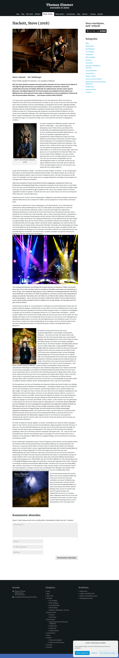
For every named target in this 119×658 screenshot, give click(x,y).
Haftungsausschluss (86, 598)
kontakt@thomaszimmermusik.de (26, 597)
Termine (93, 14)
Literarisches (71, 14)
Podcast (84, 14)
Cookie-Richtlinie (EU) (87, 593)
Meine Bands (59, 14)
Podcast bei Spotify (55, 640)
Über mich (29, 14)
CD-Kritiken (90, 52)
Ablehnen (94, 653)
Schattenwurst (91, 89)
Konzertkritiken (91, 70)
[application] (96, 31)
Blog (22, 14)
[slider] (103, 30)
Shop (78, 14)
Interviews (89, 63)
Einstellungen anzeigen (107, 653)
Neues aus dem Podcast (94, 79)
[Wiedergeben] (88, 31)
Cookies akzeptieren (82, 653)
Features (89, 60)
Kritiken (37, 14)
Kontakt (100, 14)
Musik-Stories (47, 14)
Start (17, 14)
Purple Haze (90, 86)
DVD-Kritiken (90, 57)
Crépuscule (89, 54)
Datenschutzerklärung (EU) (88, 596)
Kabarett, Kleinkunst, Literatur (59, 610)
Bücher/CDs (90, 46)
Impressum (83, 591)
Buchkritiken (90, 49)
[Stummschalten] (100, 31)
